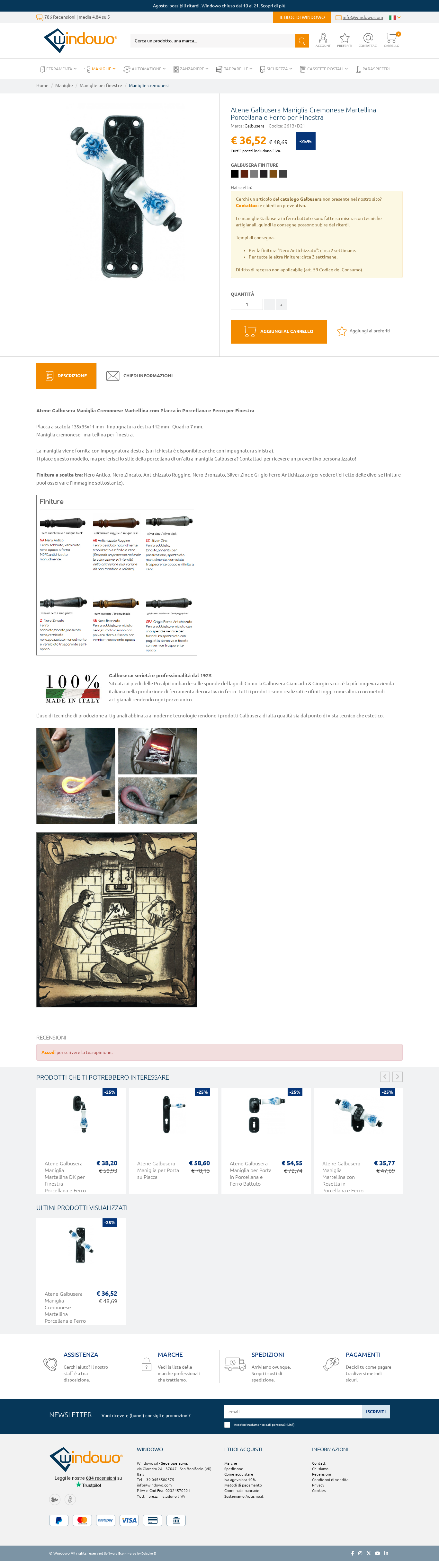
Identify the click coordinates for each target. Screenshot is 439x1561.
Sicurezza (278, 68)
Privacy (318, 1485)
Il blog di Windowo (302, 17)
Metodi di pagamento (243, 1485)
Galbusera (254, 125)
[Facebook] (352, 1553)
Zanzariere (192, 68)
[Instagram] (360, 1553)
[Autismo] (70, 1499)
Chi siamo (320, 1469)
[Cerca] (302, 41)
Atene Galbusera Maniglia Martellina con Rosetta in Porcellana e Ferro (342, 1177)
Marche (230, 1463)
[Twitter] (368, 1553)
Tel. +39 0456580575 (155, 1480)
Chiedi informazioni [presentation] (147, 375)
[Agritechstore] (54, 1499)
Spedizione (233, 1469)
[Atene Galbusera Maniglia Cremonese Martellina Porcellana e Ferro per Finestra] (125, 192)
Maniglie (102, 68)
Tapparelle (236, 68)
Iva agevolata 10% (240, 1480)
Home (42, 85)
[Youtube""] (377, 1553)
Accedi (48, 1052)
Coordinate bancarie (241, 1490)
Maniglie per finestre (101, 85)
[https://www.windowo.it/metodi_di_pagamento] (219, 1520)
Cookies (319, 1490)
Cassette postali (326, 68)
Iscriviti (376, 1411)
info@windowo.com (363, 17)
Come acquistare (238, 1474)
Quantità (242, 294)
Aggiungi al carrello (286, 331)
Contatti (319, 1463)
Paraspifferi (376, 68)
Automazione (147, 68)
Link (290, 1424)
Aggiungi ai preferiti (369, 330)
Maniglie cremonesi (149, 85)
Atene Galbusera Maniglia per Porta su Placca (158, 1170)
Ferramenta (59, 68)
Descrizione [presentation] (72, 375)
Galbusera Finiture (254, 165)
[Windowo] (77, 41)
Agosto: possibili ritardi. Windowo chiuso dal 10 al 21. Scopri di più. (219, 5)
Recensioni (321, 1474)
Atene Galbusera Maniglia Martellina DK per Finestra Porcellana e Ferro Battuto (65, 1180)
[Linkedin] (386, 1553)
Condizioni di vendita (330, 1480)
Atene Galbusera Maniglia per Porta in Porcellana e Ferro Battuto (251, 1174)
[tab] (66, 376)
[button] (323, 40)
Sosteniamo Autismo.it (244, 1496)
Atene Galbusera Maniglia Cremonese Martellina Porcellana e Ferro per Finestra (65, 1310)
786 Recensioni (60, 17)
